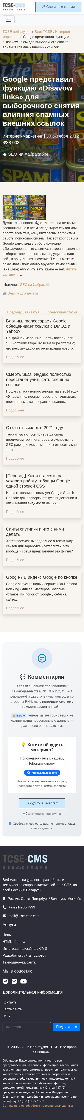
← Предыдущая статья (21, 312)
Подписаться (66, 1027)
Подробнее (15, 357)
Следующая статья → (64, 312)
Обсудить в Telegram (42, 803)
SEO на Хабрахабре (28, 154)
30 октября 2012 (62, 136)
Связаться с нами (60, 7)
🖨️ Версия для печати (20, 293)
